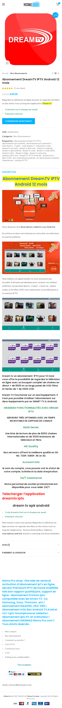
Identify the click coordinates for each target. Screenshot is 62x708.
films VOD (7, 158)
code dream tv (28, 146)
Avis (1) (6, 544)
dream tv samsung (38, 153)
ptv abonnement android (47, 158)
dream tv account (10, 148)
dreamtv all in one (10, 155)
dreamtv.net (48, 155)
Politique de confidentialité (17, 657)
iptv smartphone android (24, 158)
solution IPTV (21, 160)
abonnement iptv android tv (38, 143)
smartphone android (12, 533)
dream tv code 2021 (46, 150)
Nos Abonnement (13, 636)
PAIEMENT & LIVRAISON (13, 552)
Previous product (52, 73)
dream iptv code (43, 146)
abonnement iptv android (13, 143)
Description (9, 172)
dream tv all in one (27, 148)
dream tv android (44, 148)
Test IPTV (10, 644)
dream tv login (22, 153)
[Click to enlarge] (7, 63)
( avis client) (19, 88)
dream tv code (28, 150)
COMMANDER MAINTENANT (18, 121)
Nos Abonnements (18, 73)
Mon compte (10, 631)
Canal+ (17, 146)
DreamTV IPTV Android (30, 155)
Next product (58, 73)
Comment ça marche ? (15, 640)
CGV (7, 653)
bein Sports (7, 146)
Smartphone (7, 160)
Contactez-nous (12, 648)
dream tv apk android (11, 150)
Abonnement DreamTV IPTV (27, 141)
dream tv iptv (8, 153)
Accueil (5, 73)
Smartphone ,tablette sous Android (38, 227)
